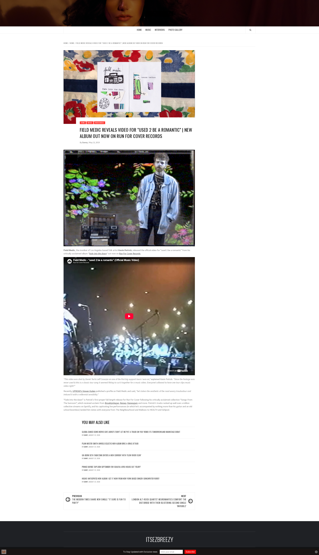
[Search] (250, 29)
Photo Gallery (175, 29)
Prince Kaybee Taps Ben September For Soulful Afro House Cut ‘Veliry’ (111, 466)
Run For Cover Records (129, 253)
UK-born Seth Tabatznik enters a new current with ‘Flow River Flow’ (111, 455)
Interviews (160, 29)
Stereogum (132, 403)
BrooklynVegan (112, 403)
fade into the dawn (98, 253)
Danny (85, 142)
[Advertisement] (228, 69)
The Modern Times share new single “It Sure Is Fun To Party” (99, 499)
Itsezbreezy (159, 13)
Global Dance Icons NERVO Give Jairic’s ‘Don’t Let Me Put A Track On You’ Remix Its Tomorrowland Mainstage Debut (131, 431)
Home (139, 29)
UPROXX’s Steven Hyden (84, 391)
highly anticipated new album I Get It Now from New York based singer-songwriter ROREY (120, 478)
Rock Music (99, 123)
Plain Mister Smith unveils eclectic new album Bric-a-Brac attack (110, 443)
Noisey (123, 403)
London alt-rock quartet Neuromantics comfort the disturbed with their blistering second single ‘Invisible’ (159, 501)
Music (148, 29)
